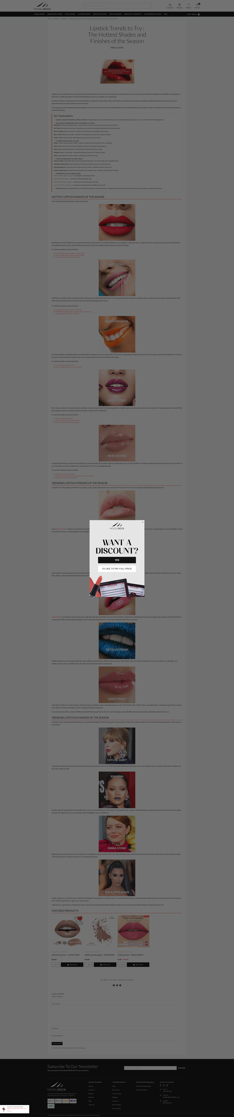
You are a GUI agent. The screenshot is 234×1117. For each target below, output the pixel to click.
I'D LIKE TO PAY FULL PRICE (117, 568)
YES (117, 560)
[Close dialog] (142, 522)
